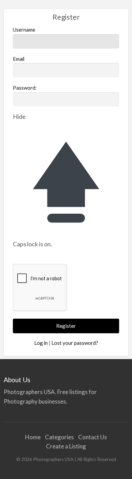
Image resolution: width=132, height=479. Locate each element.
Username (24, 29)
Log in (41, 343)
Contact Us (92, 437)
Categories (59, 437)
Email (18, 59)
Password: (25, 88)
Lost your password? (74, 343)
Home (33, 437)
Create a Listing (66, 446)
